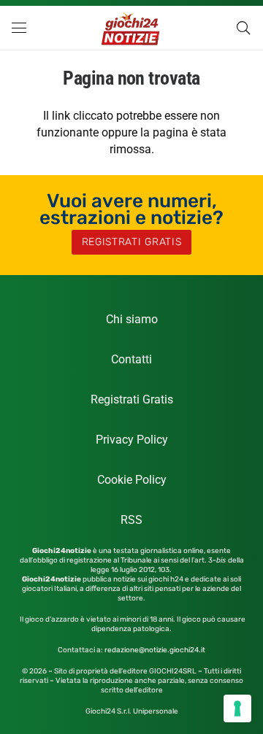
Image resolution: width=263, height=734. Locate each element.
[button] (19, 27)
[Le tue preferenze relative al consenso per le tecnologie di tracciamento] (237, 708)
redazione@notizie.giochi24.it (154, 650)
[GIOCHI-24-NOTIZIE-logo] (132, 27)
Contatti (131, 359)
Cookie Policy (132, 480)
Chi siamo (132, 319)
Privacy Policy (132, 440)
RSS (131, 520)
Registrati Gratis (132, 399)
